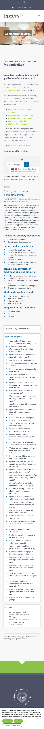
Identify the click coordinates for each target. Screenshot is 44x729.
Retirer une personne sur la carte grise (22, 286)
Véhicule (12, 617)
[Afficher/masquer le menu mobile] (39, 16)
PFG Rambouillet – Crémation (20, 115)
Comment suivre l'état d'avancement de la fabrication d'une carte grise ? (21, 349)
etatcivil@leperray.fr (12, 90)
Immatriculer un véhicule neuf (19, 250)
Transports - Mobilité (29, 176)
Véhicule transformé (15, 301)
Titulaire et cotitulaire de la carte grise (22, 276)
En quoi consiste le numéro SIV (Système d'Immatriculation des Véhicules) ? (21, 423)
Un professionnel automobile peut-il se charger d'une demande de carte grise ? (22, 398)
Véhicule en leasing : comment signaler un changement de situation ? (21, 491)
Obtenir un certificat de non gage (20, 242)
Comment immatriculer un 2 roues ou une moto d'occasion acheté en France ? (22, 523)
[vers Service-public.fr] (24, 170)
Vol (9, 314)
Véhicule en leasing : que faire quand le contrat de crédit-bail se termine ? (21, 504)
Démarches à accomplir (17, 240)
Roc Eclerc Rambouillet (17, 121)
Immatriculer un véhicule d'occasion (21, 252)
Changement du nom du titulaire (20, 288)
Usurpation (12, 316)
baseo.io (24, 639)
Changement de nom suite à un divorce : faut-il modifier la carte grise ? (21, 567)
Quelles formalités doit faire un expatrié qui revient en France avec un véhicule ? (22, 464)
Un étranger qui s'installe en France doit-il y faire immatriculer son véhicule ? (22, 450)
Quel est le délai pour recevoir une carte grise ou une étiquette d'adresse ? (22, 412)
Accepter (7, 721)
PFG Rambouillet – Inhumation (21, 118)
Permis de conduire (16, 622)
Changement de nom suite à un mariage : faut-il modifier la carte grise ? (21, 559)
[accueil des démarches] (22, 159)
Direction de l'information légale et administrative (20, 637)
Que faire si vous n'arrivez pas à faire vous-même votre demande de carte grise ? (23, 384)
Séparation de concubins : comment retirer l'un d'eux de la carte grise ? (21, 583)
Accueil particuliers (11, 176)
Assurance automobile (18, 612)
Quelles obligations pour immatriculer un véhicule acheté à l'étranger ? (22, 436)
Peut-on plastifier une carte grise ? (22, 418)
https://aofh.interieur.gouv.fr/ (20, 145)
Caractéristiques (14, 311)
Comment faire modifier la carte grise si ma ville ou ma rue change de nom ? (22, 376)
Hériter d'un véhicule (15, 260)
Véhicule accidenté (15, 299)
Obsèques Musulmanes (17, 124)
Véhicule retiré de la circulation (19, 296)
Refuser (18, 721)
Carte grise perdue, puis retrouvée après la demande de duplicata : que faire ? (22, 591)
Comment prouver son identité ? (21, 360)
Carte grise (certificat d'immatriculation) (19, 179)
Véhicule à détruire (15, 303)
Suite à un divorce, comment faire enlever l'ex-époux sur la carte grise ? (23, 575)
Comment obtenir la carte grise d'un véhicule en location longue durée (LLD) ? (23, 477)
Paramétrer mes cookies (12, 725)
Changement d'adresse (16, 278)
